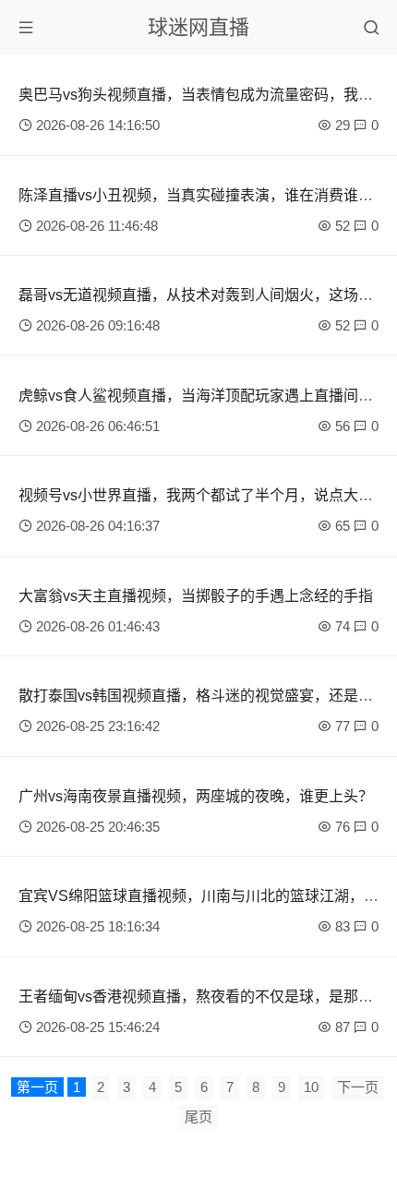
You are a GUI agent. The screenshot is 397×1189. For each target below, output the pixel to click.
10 (311, 1087)
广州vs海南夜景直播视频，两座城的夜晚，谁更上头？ (195, 796)
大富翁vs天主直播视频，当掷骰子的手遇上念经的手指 (195, 596)
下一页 (358, 1087)
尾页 (198, 1116)
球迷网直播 (198, 27)
